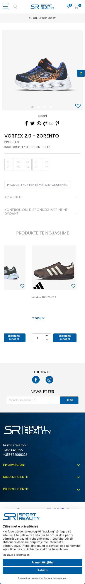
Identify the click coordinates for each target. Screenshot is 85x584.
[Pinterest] (57, 123)
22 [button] (46, 164)
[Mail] (51, 123)
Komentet (13, 197)
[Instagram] (49, 379)
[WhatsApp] (39, 123)
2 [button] (39, 108)
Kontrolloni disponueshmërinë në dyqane (36, 212)
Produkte (12, 142)
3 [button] (46, 108)
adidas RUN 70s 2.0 (44, 297)
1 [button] (33, 108)
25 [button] (18, 164)
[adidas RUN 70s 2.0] (54, 268)
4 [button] (52, 108)
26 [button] (37, 164)
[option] (42, 70)
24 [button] (27, 164)
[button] (78, 106)
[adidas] (38, 285)
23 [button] (8, 164)
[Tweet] (32, 123)
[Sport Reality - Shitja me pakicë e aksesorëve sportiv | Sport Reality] (42, 8)
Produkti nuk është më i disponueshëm (37, 185)
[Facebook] (26, 123)
